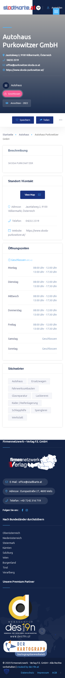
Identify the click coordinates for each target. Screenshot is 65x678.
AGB (54, 672)
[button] (6, 671)
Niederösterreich (12, 538)
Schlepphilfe (19, 410)
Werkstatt (17, 417)
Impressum (43, 672)
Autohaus (24, 134)
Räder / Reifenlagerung (25, 403)
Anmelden (57, 7)
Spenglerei (41, 410)
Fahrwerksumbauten (23, 388)
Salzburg (8, 552)
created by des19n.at (28, 667)
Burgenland (9, 562)
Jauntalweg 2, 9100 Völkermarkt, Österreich (28, 55)
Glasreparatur (19, 395)
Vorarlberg (9, 572)
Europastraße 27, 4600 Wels (36, 491)
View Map (30, 194)
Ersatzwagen (38, 381)
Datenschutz (27, 672)
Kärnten (7, 547)
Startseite (8, 134)
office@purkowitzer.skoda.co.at (23, 65)
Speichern (24, 120)
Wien (5, 557)
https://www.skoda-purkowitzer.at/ (25, 70)
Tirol (5, 567)
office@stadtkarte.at (30, 481)
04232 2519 (12, 60)
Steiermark (9, 542)
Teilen (46, 120)
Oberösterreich (11, 533)
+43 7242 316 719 (30, 500)
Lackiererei (42, 395)
